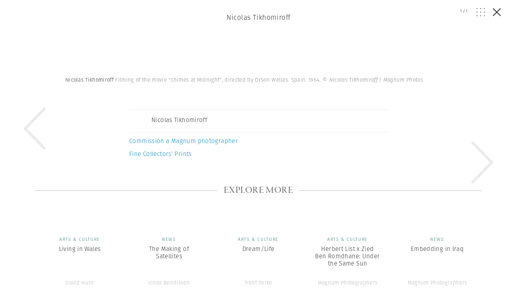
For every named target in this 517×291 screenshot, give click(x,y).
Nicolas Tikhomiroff (258, 17)
